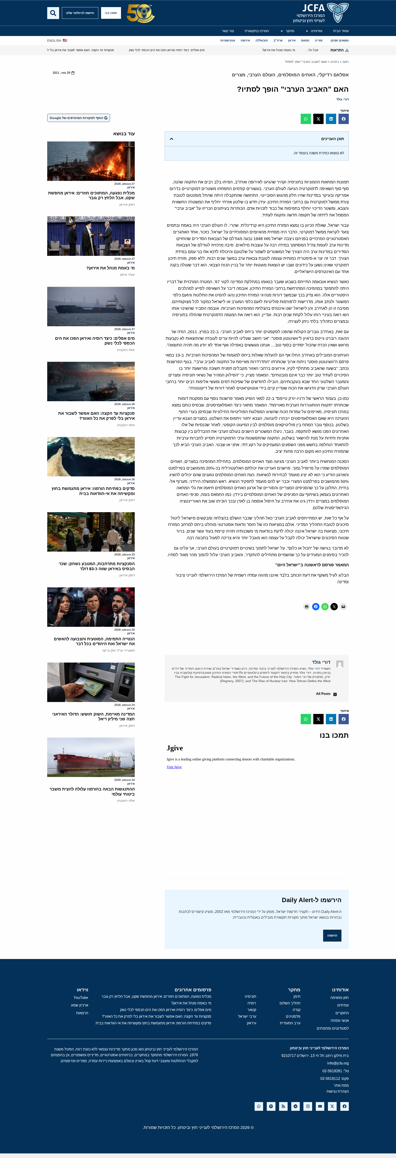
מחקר (290, 31)
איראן (131, 187)
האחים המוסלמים (297, 74)
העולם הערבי (261, 74)
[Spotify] (271, 1106)
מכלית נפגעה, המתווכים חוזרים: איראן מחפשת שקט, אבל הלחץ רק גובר (91, 195)
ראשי (346, 62)
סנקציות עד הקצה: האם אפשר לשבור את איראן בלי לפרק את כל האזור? (96, 416)
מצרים (238, 74)
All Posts (323, 694)
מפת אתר (341, 1085)
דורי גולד (342, 99)
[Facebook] (344, 1106)
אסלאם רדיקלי (333, 74)
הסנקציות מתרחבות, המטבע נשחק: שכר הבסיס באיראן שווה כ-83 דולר (97, 566)
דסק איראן (127, 204)
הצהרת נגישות (338, 1091)
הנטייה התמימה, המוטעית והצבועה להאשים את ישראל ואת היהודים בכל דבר (94, 641)
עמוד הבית (341, 31)
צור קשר (228, 31)
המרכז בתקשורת (257, 31)
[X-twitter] (332, 1106)
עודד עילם (127, 274)
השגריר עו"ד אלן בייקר (118, 650)
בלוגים (335, 62)
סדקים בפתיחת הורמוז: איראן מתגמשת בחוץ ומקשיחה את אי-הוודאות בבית (93, 491)
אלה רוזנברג (126, 350)
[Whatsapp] (259, 1106)
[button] (343, 119)
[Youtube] (320, 1106)
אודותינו (316, 31)
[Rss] (283, 1106)
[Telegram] (295, 1106)
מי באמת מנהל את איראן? (110, 268)
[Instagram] (307, 1106)
